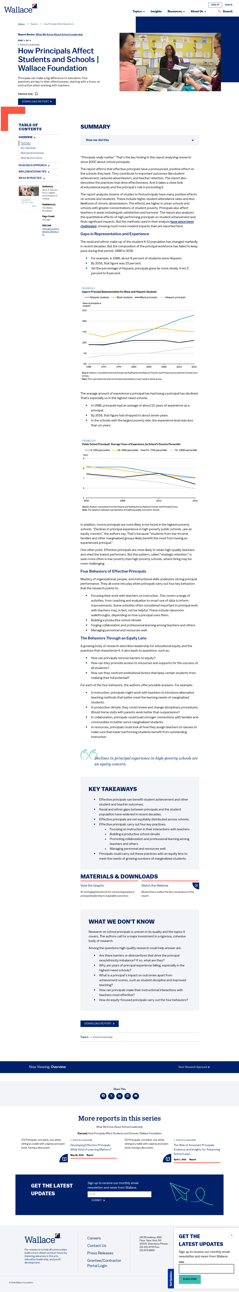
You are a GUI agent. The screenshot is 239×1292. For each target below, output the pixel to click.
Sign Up (215, 5)
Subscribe (190, 1279)
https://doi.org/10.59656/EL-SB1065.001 (50, 232)
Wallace (21, 24)
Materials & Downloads (32, 153)
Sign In (228, 5)
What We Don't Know (31, 158)
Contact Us (96, 1246)
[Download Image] (194, 291)
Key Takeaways (28, 148)
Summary (26, 143)
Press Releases (100, 1253)
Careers (94, 1238)
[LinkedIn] (119, 1096)
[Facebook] (103, 1096)
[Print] (127, 1096)
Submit (97, 1200)
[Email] (136, 1096)
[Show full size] (187, 291)
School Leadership (30, 45)
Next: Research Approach (193, 1067)
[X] (111, 1096)
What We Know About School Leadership (59, 34)
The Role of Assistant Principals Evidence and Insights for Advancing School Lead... (197, 1150)
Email (182, 1262)
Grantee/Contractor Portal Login (104, 1263)
